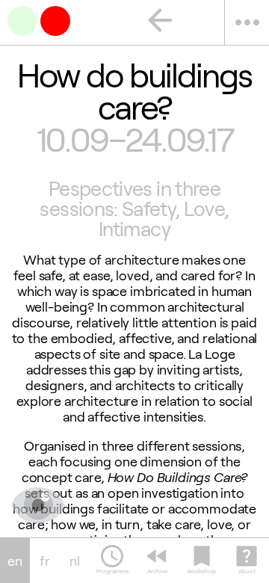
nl (74, 561)
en (14, 561)
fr (45, 561)
